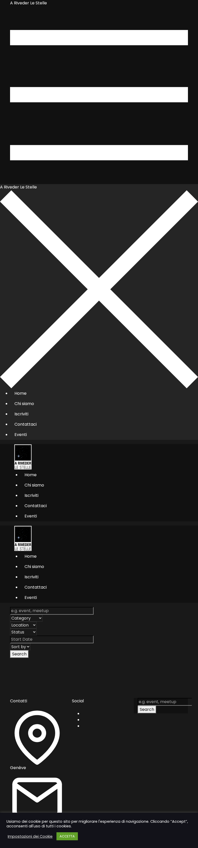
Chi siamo (24, 404)
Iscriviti (21, 414)
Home (20, 393)
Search (19, 654)
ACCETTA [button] (67, 836)
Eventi (20, 435)
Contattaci (25, 424)
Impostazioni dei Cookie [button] (30, 836)
